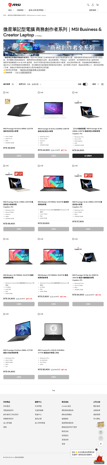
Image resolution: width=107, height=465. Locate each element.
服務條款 (65, 419)
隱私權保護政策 (67, 410)
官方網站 (96, 419)
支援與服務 (39, 410)
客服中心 (38, 414)
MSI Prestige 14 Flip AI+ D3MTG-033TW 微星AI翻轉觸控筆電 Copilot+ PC (85, 277)
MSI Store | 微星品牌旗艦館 (16, 457)
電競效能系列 (8, 410)
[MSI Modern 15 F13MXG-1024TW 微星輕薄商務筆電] (19, 256)
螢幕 (5, 427)
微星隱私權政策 (67, 423)
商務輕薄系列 (8, 419)
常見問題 (38, 406)
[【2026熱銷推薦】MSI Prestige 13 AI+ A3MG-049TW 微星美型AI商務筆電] (88, 110)
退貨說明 (65, 440)
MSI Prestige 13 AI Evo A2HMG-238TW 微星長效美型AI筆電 (53, 130)
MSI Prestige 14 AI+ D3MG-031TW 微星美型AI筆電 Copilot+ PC (87, 204)
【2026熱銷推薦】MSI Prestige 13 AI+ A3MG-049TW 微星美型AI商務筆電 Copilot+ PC (87, 131)
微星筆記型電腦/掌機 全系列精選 (32, 70)
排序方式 (22, 84)
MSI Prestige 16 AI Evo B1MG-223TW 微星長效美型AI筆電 (18, 130)
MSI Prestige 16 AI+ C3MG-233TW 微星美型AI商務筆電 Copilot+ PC (18, 204)
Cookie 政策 (66, 406)
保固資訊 (65, 435)
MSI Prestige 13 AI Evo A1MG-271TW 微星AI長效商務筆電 (18, 351)
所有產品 (6, 406)
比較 (79, 84)
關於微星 (96, 406)
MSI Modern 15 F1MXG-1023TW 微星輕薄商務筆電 (53, 203)
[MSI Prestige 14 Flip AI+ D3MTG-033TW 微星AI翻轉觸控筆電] (88, 256)
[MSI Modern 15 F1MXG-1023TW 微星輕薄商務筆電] (53, 183)
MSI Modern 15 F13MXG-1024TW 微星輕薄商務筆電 (18, 276)
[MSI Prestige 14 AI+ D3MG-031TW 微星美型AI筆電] (88, 183)
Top (53, 390)
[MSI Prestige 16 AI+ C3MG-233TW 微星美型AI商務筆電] (19, 183)
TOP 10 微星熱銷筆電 (23, 72)
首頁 (4, 15)
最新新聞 (96, 414)
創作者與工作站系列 (10, 414)
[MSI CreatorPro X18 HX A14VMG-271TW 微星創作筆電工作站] (53, 331)
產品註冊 (38, 419)
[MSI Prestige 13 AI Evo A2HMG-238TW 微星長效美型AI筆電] (53, 110)
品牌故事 (96, 410)
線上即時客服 (40, 423)
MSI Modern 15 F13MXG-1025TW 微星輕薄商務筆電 (53, 276)
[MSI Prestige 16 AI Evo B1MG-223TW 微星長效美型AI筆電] (19, 110)
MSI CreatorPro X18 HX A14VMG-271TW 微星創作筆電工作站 (51, 351)
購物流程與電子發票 (69, 427)
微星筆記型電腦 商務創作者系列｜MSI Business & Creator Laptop (27, 15)
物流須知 (65, 431)
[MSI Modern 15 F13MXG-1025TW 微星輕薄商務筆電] (53, 256)
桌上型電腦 (7, 423)
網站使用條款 (67, 414)
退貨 (63, 444)
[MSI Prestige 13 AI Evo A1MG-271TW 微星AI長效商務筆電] (19, 331)
